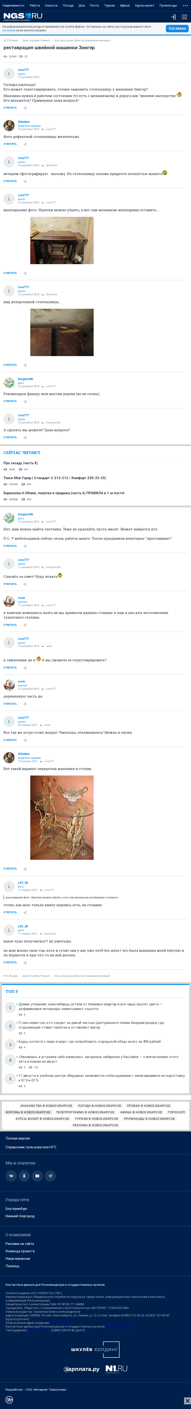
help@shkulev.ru (39, 1330)
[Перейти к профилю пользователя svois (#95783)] (9, 601)
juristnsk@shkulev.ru (120, 1326)
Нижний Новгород (20, 1216)
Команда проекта (20, 1251)
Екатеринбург (16, 1209)
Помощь (13, 1266)
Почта (94, 5)
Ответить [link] (10, 107)
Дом (81, 5)
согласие (8, 30)
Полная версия (18, 1138)
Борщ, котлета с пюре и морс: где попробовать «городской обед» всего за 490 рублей (90, 1041)
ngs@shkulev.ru (61, 1323)
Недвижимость (13, 5)
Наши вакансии (18, 1258)
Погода (68, 5)
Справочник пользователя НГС (31, 1147)
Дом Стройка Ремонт (36, 40)
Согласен (177, 28)
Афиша (125, 5)
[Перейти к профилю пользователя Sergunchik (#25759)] (9, 382)
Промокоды (168, 5)
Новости (51, 5)
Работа (35, 5)
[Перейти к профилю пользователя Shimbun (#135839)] (9, 125)
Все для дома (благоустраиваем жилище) (82, 40)
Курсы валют (144, 5)
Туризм (109, 5)
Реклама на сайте (20, 1244)
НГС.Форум (10, 40)
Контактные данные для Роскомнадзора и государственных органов (55, 1284)
